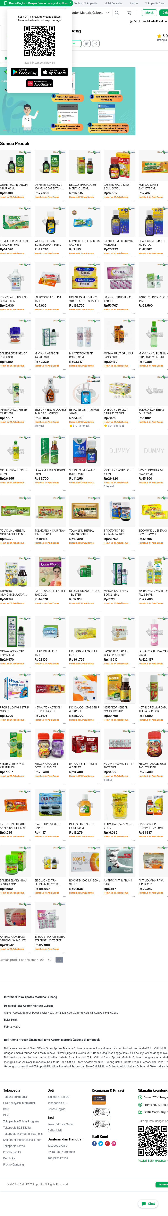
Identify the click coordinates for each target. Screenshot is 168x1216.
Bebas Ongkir (56, 1109)
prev (3, 101)
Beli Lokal (9, 1158)
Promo (134, 3)
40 (49, 960)
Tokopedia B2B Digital (17, 1127)
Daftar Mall (55, 1130)
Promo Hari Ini (12, 1152)
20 (42, 960)
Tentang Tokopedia (85, 3)
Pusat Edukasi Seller (61, 1124)
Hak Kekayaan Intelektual (19, 1103)
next (132, 101)
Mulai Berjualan (113, 3)
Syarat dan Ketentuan (61, 1151)
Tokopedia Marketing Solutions (23, 1133)
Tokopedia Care (155, 3)
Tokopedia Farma (14, 1146)
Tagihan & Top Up (58, 1096)
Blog (6, 1115)
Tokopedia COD (58, 1103)
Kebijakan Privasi (58, 1158)
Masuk (149, 12)
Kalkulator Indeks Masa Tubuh (22, 1140)
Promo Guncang (13, 1164)
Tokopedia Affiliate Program (21, 1121)
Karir (6, 1109)
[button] (148, 21)
